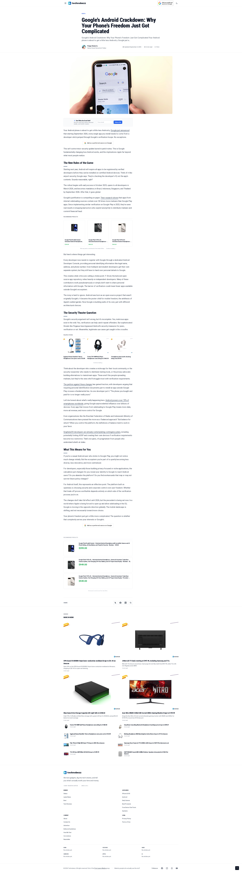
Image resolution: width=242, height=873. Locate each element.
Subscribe (118, 122)
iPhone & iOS (126, 793)
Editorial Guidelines (70, 829)
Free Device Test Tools (129, 807)
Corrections (67, 836)
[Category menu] (65, 3)
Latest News (67, 797)
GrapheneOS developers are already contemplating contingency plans (92, 432)
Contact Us (67, 822)
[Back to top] (237, 868)
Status (65, 793)
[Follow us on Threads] (172, 868)
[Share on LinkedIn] (126, 603)
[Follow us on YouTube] (176, 868)
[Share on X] (115, 603)
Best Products (126, 804)
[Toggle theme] (176, 3)
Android (124, 797)
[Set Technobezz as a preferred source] (165, 3)
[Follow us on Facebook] (162, 868)
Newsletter (67, 839)
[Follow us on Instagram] (167, 868)
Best (65, 800)
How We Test (67, 832)
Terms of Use (126, 822)
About (65, 818)
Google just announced (120, 130)
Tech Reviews (68, 804)
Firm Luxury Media (100, 868)
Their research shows (109, 198)
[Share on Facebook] (120, 603)
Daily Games (126, 800)
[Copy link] (131, 603)
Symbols (125, 811)
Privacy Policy (126, 818)
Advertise (66, 825)
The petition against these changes (78, 384)
